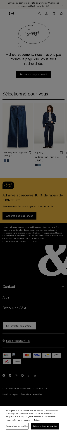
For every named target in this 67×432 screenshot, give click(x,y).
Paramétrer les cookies (17, 426)
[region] (33, 419)
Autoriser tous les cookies (45, 426)
